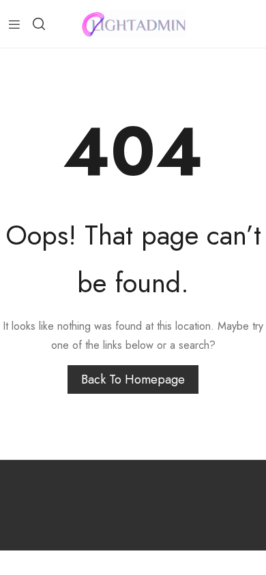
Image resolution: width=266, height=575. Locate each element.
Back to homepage (133, 379)
